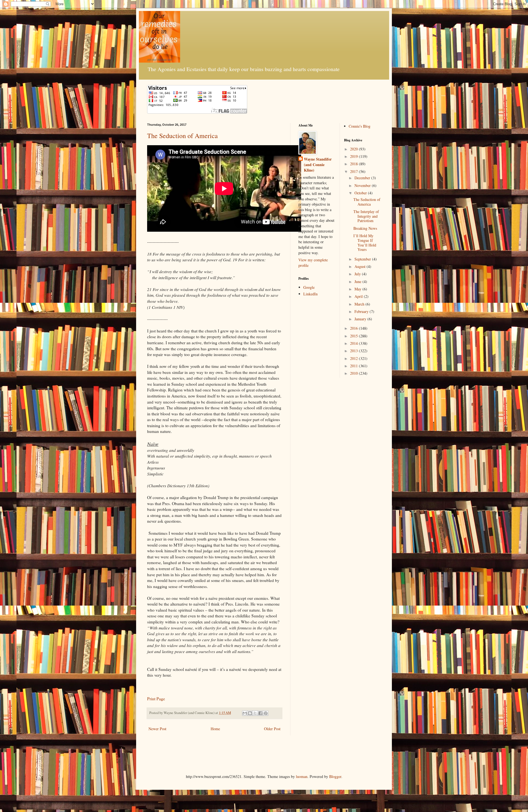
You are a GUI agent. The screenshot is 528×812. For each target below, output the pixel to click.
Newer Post (157, 728)
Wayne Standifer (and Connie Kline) (318, 164)
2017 (354, 171)
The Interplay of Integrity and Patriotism (366, 216)
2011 (354, 365)
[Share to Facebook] (260, 713)
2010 (354, 373)
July (358, 273)
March (359, 304)
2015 (354, 335)
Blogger (335, 776)
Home (215, 728)
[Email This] (245, 713)
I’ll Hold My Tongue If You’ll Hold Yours (364, 242)
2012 (354, 358)
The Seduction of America (182, 135)
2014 (354, 343)
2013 (354, 350)
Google (309, 287)
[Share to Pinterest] (265, 713)
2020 (354, 149)
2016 (354, 328)
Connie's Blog (359, 126)
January (360, 318)
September (363, 259)
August (360, 266)
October (361, 192)
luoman (301, 776)
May (358, 289)
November (363, 185)
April (359, 296)
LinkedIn (310, 293)
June (358, 281)
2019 (354, 156)
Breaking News (365, 228)
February (362, 311)
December (362, 177)
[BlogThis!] (250, 713)
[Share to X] (255, 713)
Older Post (272, 728)
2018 (354, 163)
